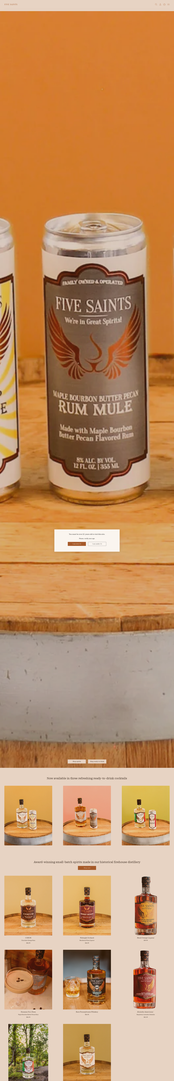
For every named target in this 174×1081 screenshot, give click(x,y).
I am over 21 (76, 544)
